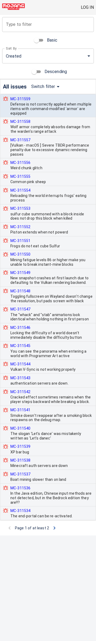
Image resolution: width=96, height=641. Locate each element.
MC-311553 (20, 208)
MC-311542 (20, 392)
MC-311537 (20, 474)
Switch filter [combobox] (43, 86)
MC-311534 (20, 511)
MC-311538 (20, 460)
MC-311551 (20, 241)
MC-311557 (20, 140)
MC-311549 (20, 273)
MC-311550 (20, 254)
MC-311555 (20, 176)
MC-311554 (20, 190)
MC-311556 (20, 162)
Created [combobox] (13, 56)
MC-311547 (20, 309)
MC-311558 (20, 121)
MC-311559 (20, 99)
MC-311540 (20, 428)
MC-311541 (20, 410)
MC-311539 (20, 446)
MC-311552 (20, 227)
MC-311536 (20, 488)
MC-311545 (20, 346)
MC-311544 (20, 364)
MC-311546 (20, 327)
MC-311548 (20, 291)
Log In (87, 7)
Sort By (11, 48)
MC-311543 (20, 378)
